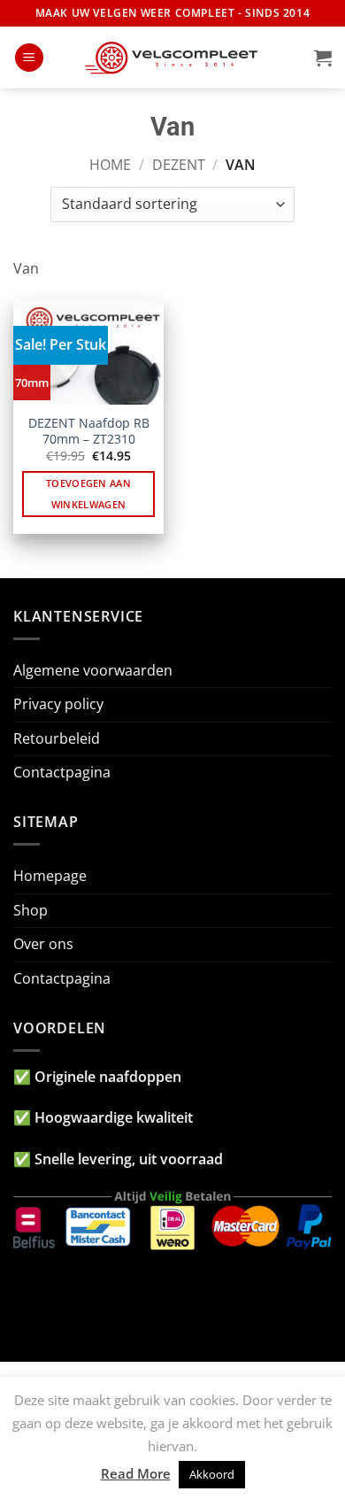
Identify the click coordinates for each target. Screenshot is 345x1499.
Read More (136, 1473)
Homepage (50, 875)
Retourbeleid (56, 738)
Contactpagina (62, 772)
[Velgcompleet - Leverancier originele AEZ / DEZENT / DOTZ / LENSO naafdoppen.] (172, 57)
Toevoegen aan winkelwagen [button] (88, 493)
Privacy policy (58, 704)
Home (110, 164)
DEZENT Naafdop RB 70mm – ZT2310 (89, 430)
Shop (30, 910)
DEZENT (178, 164)
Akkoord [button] (211, 1474)
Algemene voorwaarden (92, 670)
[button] (29, 58)
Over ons (43, 944)
